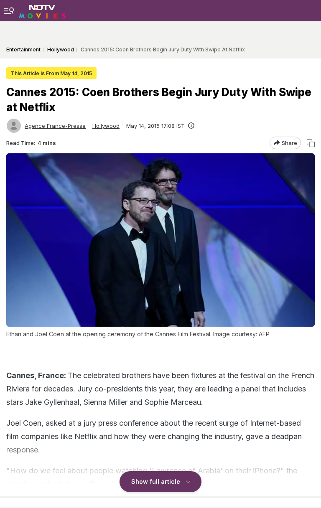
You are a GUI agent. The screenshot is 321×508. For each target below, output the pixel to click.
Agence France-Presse (55, 125)
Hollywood (106, 125)
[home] (42, 10)
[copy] (311, 143)
